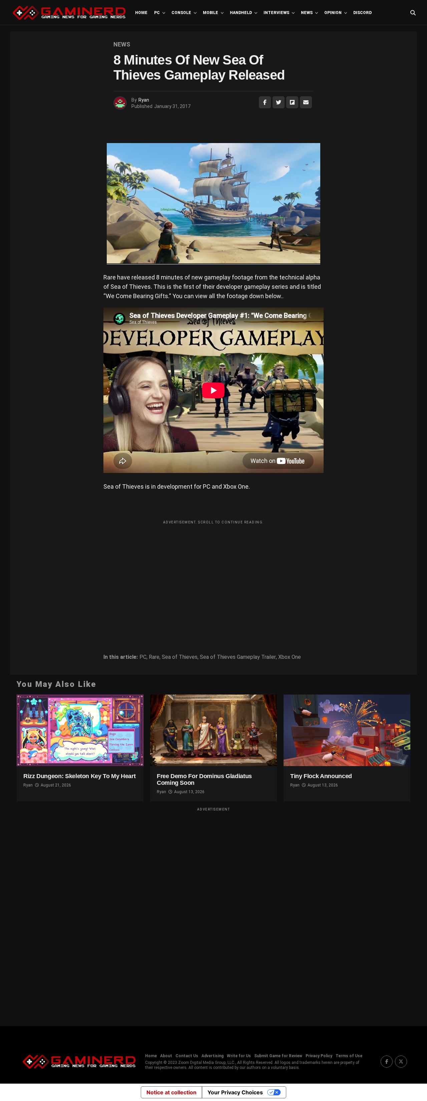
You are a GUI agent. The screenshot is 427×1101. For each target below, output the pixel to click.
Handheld (241, 12)
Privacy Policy (319, 1056)
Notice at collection (171, 1092)
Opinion (333, 12)
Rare (154, 657)
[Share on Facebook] (265, 102)
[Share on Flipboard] (292, 102)
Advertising (212, 1056)
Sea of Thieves (179, 657)
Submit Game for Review (278, 1056)
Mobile (210, 12)
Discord (362, 12)
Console (181, 12)
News (307, 12)
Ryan (143, 100)
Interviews (276, 12)
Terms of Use (349, 1056)
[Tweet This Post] (279, 102)
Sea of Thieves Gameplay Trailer (238, 657)
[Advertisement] (213, 574)
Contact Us (186, 1056)
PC (157, 12)
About (166, 1056)
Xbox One (289, 657)
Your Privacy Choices (235, 1092)
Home (141, 12)
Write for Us (239, 1056)
